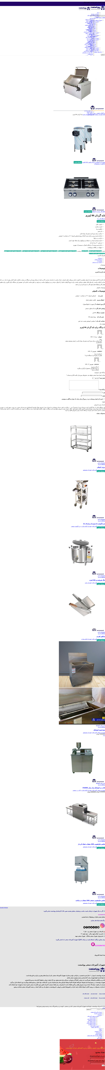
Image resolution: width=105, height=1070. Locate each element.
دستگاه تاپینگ (93, 36)
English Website (4, 907)
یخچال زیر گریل (89, 55)
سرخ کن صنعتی (92, 43)
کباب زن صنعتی (92, 31)
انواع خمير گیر (92, 24)
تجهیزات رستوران (102, 993)
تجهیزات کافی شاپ (94, 47)
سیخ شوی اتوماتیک (99, 730)
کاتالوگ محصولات (100, 5)
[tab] (51, 258)
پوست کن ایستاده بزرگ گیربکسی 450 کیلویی (93, 162)
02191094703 (101, 914)
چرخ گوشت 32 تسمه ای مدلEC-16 (94, 523)
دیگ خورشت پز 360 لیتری (97, 580)
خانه (104, 114)
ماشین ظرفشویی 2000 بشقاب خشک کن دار (91, 844)
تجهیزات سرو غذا (95, 35)
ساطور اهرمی (100, 636)
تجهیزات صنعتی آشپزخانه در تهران (49, 251)
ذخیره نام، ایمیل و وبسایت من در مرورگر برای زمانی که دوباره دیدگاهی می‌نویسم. (82, 399)
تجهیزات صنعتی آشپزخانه (96, 20)
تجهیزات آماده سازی (94, 21)
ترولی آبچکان (90, 112)
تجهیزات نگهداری (95, 49)
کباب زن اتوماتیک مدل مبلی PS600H (94, 787)
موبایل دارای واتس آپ (96, 1060)
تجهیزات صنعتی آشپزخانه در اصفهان (67, 251)
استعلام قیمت (77, 162)
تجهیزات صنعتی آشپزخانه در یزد (97, 253)
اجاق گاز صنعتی (92, 41)
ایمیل (103, 396)
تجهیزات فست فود (94, 39)
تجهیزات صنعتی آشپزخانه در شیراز (31, 251)
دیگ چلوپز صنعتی (98, 52)
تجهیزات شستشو (95, 38)
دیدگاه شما (102, 389)
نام (104, 392)
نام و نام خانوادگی (97, 1056)
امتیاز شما (102, 378)
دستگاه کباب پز (92, 34)
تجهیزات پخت (96, 32)
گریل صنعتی (93, 45)
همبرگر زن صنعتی (92, 46)
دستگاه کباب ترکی (91, 42)
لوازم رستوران (86, 997)
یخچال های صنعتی (95, 50)
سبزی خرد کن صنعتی (91, 29)
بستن (103, 1007)
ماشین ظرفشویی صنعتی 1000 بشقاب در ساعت (90, 900)
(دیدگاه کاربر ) (101, 218)
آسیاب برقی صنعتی (91, 23)
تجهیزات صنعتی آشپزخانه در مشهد (13, 251)
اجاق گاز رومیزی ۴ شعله (98, 211)
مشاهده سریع (101, 464)
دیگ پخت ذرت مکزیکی (87, 52)
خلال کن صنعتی (92, 28)
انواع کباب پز (90, 34)
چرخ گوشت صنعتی (91, 27)
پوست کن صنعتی (92, 25)
